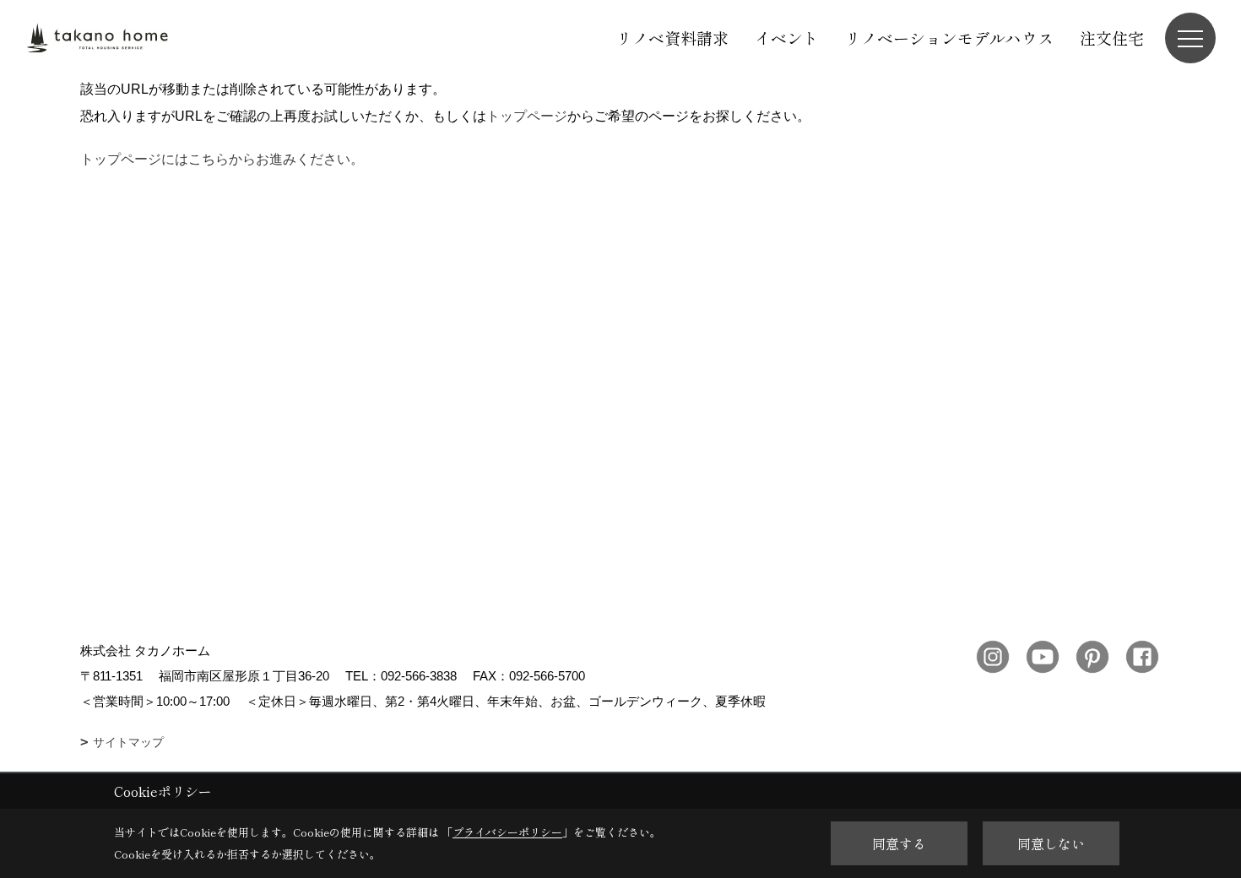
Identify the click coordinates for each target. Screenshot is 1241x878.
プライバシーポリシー (507, 832)
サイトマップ (128, 742)
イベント (787, 37)
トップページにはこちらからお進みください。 (222, 159)
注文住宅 (1112, 37)
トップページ (526, 116)
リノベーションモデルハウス (949, 37)
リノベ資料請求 (672, 37)
